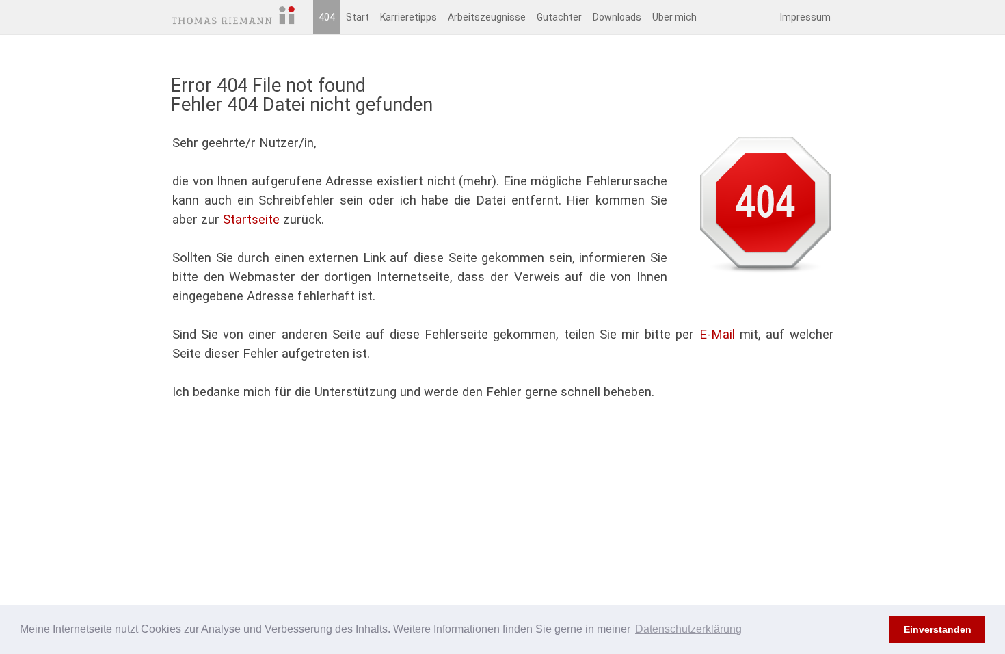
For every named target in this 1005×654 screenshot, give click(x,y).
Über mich (674, 17)
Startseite (251, 219)
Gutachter (559, 17)
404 (327, 17)
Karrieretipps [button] (408, 17)
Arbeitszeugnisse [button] (487, 17)
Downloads (617, 17)
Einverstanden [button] (938, 629)
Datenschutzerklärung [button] (688, 629)
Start (357, 17)
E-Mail (717, 334)
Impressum (805, 17)
